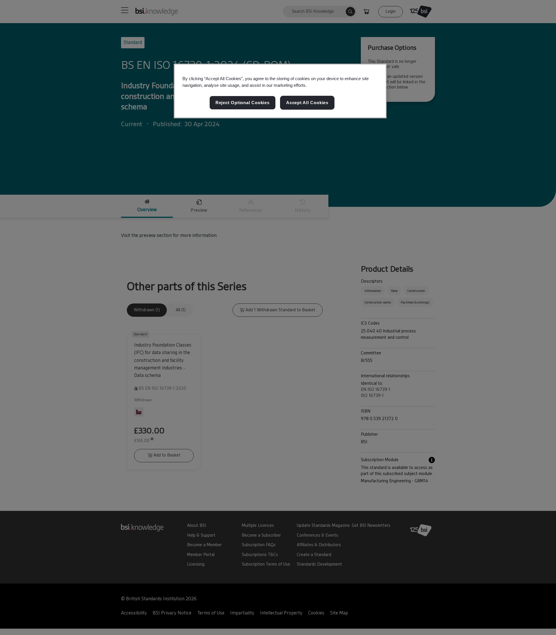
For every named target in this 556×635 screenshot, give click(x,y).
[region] (280, 91)
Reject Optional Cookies (242, 102)
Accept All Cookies (307, 102)
